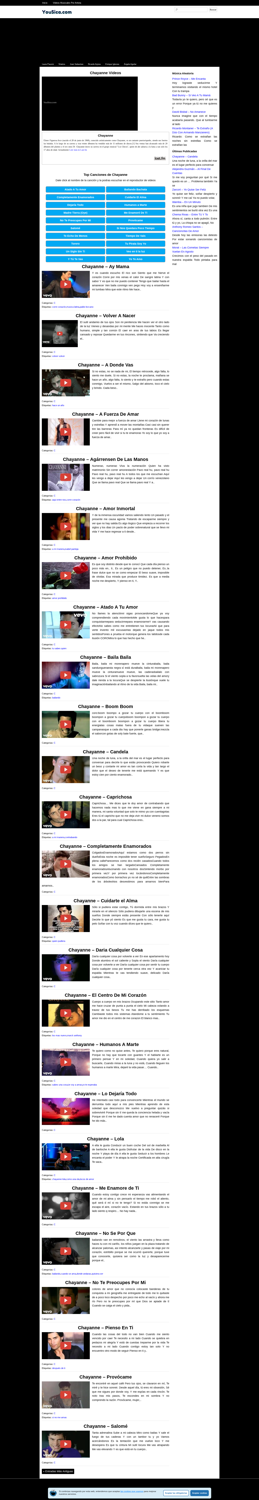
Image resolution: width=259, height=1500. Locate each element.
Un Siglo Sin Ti (75, 251)
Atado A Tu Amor (75, 189)
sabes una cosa (60, 1085)
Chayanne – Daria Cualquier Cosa (105, 950)
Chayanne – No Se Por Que (105, 1233)
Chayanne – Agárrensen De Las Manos (105, 459)
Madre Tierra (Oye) (75, 212)
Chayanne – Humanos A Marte (105, 1044)
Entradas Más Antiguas (58, 1471)
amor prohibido (59, 598)
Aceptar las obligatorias (176, 1493)
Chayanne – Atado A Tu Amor (105, 607)
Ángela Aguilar (130, 64)
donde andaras (84, 1274)
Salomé (75, 228)
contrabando (71, 837)
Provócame (135, 220)
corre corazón (59, 307)
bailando (56, 697)
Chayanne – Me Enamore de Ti (105, 1188)
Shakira (61, 64)
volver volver (58, 356)
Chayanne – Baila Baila (105, 657)
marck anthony (74, 1035)
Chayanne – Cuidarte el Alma (105, 900)
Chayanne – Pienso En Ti (105, 1327)
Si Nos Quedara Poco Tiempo (136, 228)
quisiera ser (97, 1274)
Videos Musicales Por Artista (67, 3)
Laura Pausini (48, 64)
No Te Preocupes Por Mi (75, 220)
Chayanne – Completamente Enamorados (105, 846)
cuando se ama (68, 1274)
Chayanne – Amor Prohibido (105, 557)
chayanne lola (59, 1179)
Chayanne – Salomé (106, 1426)
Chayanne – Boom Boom (105, 706)
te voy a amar (75, 1085)
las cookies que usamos (132, 1491)
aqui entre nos (59, 500)
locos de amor (87, 1179)
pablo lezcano (86, 307)
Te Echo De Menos (75, 235)
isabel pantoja (71, 549)
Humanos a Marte (135, 204)
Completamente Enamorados (75, 197)
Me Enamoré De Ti (135, 212)
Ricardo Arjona (94, 64)
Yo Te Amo (135, 259)
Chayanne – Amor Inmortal (105, 508)
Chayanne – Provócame (105, 1377)
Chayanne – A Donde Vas (105, 365)
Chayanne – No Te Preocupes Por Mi (105, 1282)
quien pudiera (58, 941)
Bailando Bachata (135, 189)
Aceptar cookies (199, 1493)
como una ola (72, 1179)
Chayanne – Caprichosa (105, 797)
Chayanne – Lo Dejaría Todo (105, 1093)
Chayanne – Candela (105, 751)
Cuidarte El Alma (135, 197)
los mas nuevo (59, 1035)
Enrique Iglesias (112, 64)
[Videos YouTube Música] (57, 17)
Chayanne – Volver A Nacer (105, 315)
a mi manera (58, 549)
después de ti (58, 1368)
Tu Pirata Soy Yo (135, 243)
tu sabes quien (59, 648)
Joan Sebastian (76, 64)
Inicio (44, 3)
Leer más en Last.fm (78, 150)
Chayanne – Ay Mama (105, 266)
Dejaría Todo (75, 204)
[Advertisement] (129, 39)
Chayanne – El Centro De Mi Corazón (105, 995)
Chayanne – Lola (105, 1138)
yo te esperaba (89, 1085)
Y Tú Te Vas (75, 259)
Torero (75, 243)
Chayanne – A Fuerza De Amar (105, 414)
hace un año (58, 405)
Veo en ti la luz (135, 251)
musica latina (72, 307)
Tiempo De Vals (136, 235)
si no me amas (59, 1417)
